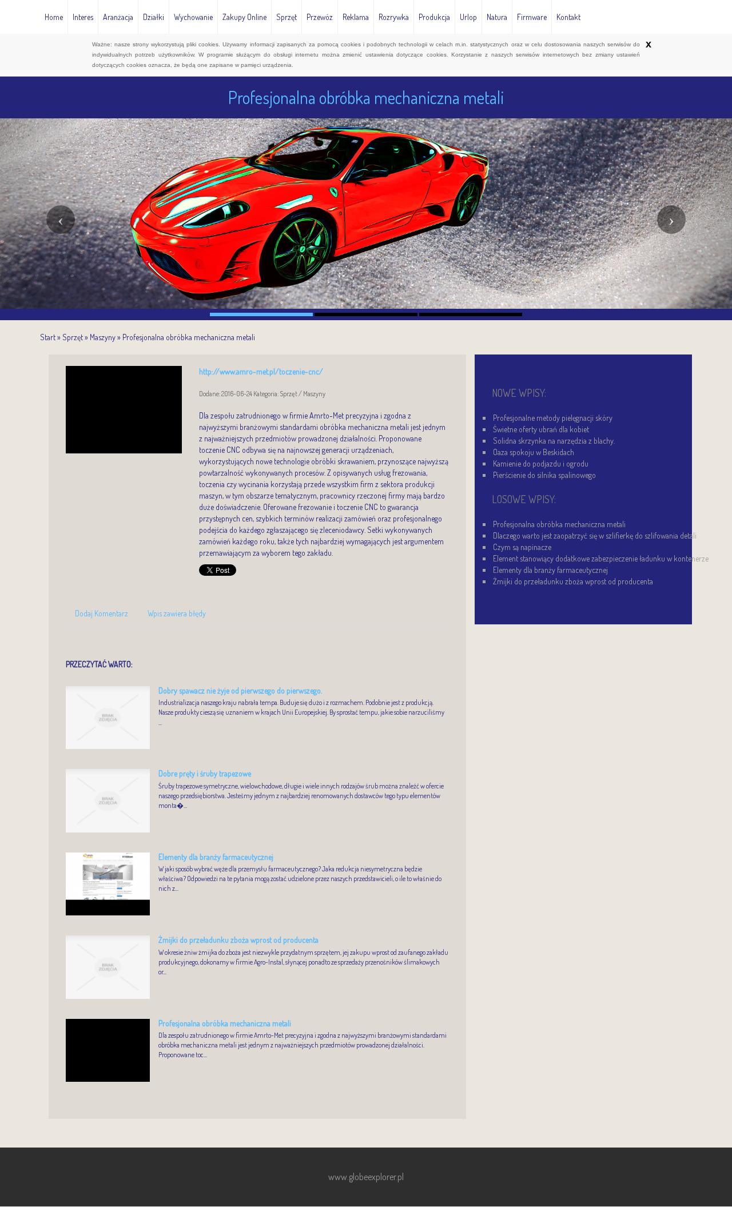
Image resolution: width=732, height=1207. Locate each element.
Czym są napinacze (522, 547)
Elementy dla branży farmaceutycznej (215, 857)
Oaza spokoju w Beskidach (533, 452)
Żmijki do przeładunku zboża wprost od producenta (238, 940)
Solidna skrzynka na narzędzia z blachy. (554, 440)
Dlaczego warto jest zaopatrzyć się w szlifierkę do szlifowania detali (595, 535)
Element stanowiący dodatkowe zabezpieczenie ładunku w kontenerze (601, 558)
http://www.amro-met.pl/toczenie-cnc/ (261, 371)
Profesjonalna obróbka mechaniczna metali (188, 337)
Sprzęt (72, 337)
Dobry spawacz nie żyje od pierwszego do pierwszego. (240, 690)
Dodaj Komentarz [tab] (101, 613)
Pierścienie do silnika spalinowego (544, 475)
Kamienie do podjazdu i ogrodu (540, 463)
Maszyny (103, 337)
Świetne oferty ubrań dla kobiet (541, 429)
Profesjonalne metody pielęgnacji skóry (552, 418)
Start (47, 337)
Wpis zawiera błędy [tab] (177, 613)
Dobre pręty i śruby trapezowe (204, 773)
